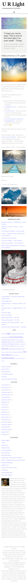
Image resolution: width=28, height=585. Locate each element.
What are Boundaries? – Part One (10, 320)
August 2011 (4, 402)
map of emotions (5, 346)
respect (14, 352)
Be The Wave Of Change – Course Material (12, 231)
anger (8, 333)
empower (21, 339)
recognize (7, 352)
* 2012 (3, 442)
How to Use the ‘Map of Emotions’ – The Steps (13, 327)
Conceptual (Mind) (6, 450)
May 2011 (4, 409)
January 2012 (5, 390)
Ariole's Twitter (5, 369)
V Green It (4, 376)
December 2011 (5, 392)
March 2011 (4, 414)
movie (22, 346)
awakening (13, 333)
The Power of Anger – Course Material (11, 240)
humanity (7, 344)
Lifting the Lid (4, 465)
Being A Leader (5, 447)
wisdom (23, 358)
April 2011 (4, 412)
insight (11, 344)
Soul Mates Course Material (8, 238)
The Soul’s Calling (5, 312)
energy (3, 342)
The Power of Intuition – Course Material (12, 243)
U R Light (14, 5)
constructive (4, 339)
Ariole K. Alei (16, 546)
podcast (4, 348)
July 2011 (4, 404)
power (9, 349)
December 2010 (5, 422)
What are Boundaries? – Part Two (10, 317)
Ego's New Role (5, 452)
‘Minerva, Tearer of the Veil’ (8, 137)
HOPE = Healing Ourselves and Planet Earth (13, 460)
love (25, 344)
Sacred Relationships (6, 472)
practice (23, 349)
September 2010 (6, 429)
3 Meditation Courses (10, 107)
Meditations (4, 470)
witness (2, 360)
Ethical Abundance (6, 455)
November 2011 (5, 394)
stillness (13, 355)
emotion (17, 339)
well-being (19, 358)
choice (22, 333)
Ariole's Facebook (6, 366)
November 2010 (5, 424)
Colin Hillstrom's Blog (6, 374)
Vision (16, 358)
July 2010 (4, 434)
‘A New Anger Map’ (6, 301)
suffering (17, 355)
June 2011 (4, 407)
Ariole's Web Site (5, 371)
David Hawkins (11, 339)
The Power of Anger (6, 475)
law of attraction (21, 344)
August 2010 (4, 432)
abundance (3, 333)
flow (22, 342)
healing (3, 344)
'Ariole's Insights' (5, 440)
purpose (3, 352)
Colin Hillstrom (5, 337)
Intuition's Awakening (6, 462)
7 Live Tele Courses (10, 111)
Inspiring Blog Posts (10, 121)
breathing (18, 333)
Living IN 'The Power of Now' (9, 467)
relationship (11, 352)
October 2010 (5, 427)
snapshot (19, 352)
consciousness (16, 337)
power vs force (16, 349)
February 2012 (5, 387)
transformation (7, 358)
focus (24, 342)
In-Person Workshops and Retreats (14, 119)
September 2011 (6, 399)
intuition (16, 344)
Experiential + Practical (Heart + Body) (11, 457)
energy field (9, 342)
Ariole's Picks (4, 445)
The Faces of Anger (6, 315)
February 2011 (5, 417)
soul (22, 352)
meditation (12, 346)
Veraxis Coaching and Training (9, 379)
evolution (14, 342)
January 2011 (5, 419)
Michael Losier (18, 346)
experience (18, 342)
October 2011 (5, 397)
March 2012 (4, 385)
